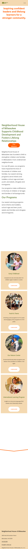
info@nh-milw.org (6, 544)
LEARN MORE (14, 285)
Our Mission (14, 145)
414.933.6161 (5, 541)
